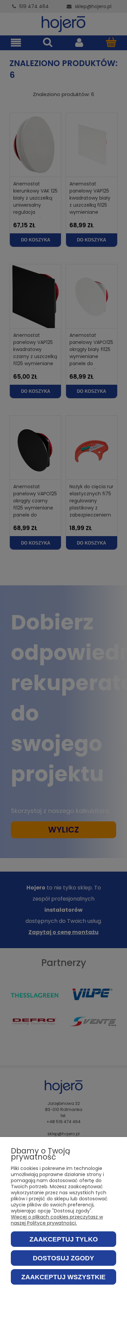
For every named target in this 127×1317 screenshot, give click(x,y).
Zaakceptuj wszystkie (63, 1277)
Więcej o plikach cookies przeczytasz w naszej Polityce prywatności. (57, 1219)
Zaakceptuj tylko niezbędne (63, 1241)
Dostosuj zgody (63, 1258)
